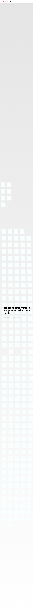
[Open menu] (29, 1)
